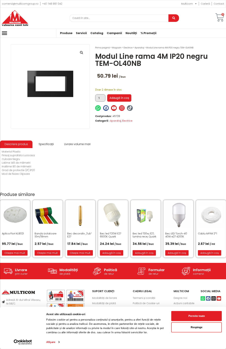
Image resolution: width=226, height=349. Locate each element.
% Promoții (148, 33)
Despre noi (180, 298)
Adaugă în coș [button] (111, 253)
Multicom (187, 3)
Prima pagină (102, 47)
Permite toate (196, 315)
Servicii (81, 33)
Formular (156, 269)
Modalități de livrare (104, 298)
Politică (110, 269)
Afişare (50, 342)
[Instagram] (122, 108)
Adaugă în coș (119, 98)
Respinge (196, 327)
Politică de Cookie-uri (146, 303)
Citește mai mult (14, 253)
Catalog (96, 33)
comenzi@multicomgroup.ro (20, 3)
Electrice (128, 47)
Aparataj (139, 47)
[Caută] (173, 18)
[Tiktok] (130, 108)
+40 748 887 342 (52, 3)
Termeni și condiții (144, 298)
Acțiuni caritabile (184, 303)
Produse (66, 33)
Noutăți (131, 33)
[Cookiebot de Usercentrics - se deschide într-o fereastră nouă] (22, 342)
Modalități (69, 269)
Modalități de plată (104, 303)
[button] (81, 52)
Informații (202, 269)
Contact (219, 3)
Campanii (114, 33)
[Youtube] (114, 108)
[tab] (16, 144)
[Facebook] (106, 108)
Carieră (205, 3)
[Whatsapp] (98, 108)
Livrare (21, 269)
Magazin (116, 47)
